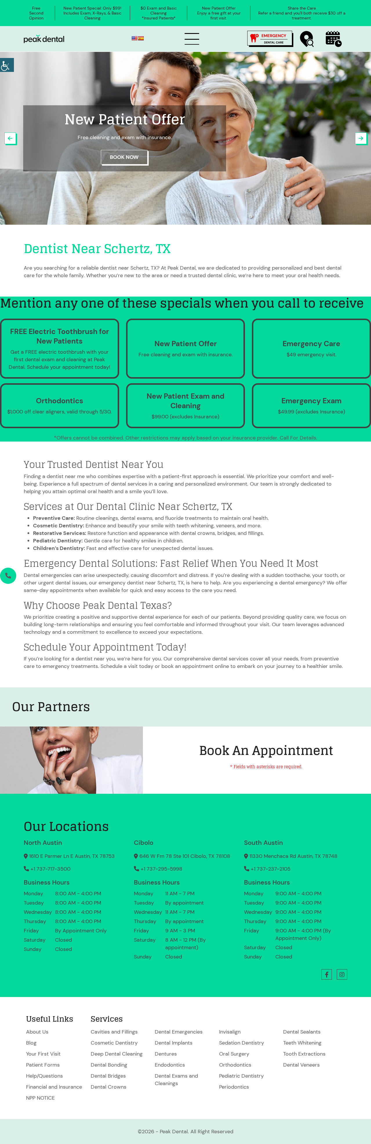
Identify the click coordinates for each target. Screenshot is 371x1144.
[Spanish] (141, 38)
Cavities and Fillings (114, 1031)
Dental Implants (173, 1042)
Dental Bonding (109, 1064)
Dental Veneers (301, 1064)
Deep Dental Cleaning (117, 1053)
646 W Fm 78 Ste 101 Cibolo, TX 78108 (184, 856)
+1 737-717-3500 (50, 868)
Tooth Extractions (304, 1053)
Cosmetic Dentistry (114, 1042)
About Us (37, 1031)
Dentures (166, 1053)
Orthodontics (235, 1064)
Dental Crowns (108, 1086)
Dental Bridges (108, 1075)
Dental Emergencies (179, 1031)
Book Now (124, 157)
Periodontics (234, 1086)
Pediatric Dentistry (241, 1075)
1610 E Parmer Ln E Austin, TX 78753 (72, 856)
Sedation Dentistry (241, 1042)
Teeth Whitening (302, 1042)
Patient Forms (43, 1064)
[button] (326, 974)
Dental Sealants (302, 1031)
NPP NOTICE (40, 1097)
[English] (134, 38)
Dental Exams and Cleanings (176, 1079)
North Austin (43, 842)
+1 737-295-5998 (161, 868)
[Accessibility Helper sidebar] (7, 65)
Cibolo (143, 842)
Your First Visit (43, 1053)
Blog (31, 1042)
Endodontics (170, 1064)
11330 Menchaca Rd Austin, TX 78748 (293, 856)
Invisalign (230, 1031)
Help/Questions (44, 1075)
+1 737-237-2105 (270, 868)
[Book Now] (334, 39)
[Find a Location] (307, 39)
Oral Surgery (234, 1053)
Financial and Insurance (54, 1086)
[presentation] (10, 138)
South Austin (263, 842)
